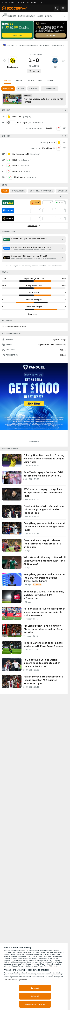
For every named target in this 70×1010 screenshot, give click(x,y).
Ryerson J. (25, 165)
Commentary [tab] (49, 88)
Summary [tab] (8, 88)
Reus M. (16, 160)
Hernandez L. (38, 128)
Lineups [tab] (33, 88)
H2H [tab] (40, 80)
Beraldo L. (50, 128)
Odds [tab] (31, 80)
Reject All (34, 996)
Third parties (54, 966)
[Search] (56, 8)
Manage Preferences (35, 1004)
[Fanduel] (8, 210)
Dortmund (12, 67)
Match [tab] (7, 80)
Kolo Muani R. (48, 148)
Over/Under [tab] (18, 191)
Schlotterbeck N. (36, 122)
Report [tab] (20, 80)
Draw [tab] (50, 80)
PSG (55, 67)
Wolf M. (16, 165)
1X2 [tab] (5, 191)
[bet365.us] (8, 202)
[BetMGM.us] (8, 218)
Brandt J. (27, 171)
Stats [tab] (21, 88)
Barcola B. (36, 148)
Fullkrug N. (31, 177)
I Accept (35, 988)
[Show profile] (12, 61)
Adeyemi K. (26, 160)
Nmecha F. (17, 171)
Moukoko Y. (19, 177)
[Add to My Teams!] (4, 60)
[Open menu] (63, 8)
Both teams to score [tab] (41, 191)
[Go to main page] (16, 8)
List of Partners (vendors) (16, 980)
